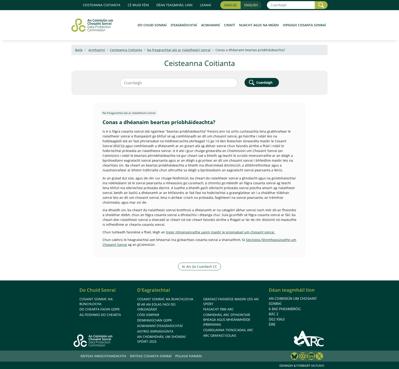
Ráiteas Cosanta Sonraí (151, 356)
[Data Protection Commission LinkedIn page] (311, 357)
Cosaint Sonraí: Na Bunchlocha (165, 299)
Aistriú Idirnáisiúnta (155, 331)
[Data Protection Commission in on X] (319, 357)
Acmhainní (210, 25)
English (251, 5)
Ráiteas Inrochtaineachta (103, 356)
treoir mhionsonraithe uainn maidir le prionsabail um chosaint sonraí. (220, 232)
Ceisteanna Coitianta (101, 5)
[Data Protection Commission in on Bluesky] (294, 357)
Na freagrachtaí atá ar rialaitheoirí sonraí (179, 50)
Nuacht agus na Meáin (259, 25)
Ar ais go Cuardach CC (199, 266)
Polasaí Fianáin (188, 356)
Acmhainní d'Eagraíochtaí (160, 326)
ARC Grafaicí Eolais (219, 335)
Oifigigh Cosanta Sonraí (304, 25)
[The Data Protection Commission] (94, 25)
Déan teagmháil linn (292, 290)
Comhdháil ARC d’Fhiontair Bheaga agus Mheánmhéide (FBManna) (226, 319)
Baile (79, 50)
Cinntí (229, 25)
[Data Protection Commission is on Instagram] (302, 357)
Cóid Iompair (148, 314)
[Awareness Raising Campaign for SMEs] (309, 338)
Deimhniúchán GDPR (154, 320)
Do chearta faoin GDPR (99, 309)
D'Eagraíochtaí (184, 25)
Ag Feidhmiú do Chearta (100, 314)
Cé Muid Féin (138, 5)
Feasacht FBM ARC (218, 309)
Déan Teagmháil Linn (174, 5)
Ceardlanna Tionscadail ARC (228, 330)
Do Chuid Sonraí (152, 25)
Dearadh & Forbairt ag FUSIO (301, 365)
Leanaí (205, 5)
